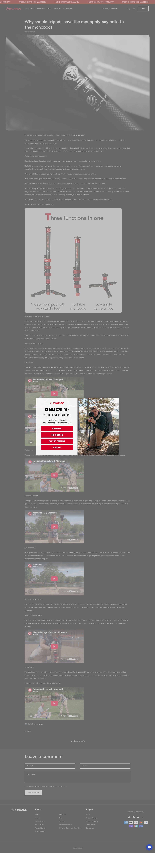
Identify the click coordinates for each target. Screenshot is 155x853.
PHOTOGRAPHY (57, 435)
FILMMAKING (57, 428)
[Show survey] (149, 847)
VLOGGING (57, 447)
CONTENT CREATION (57, 441)
